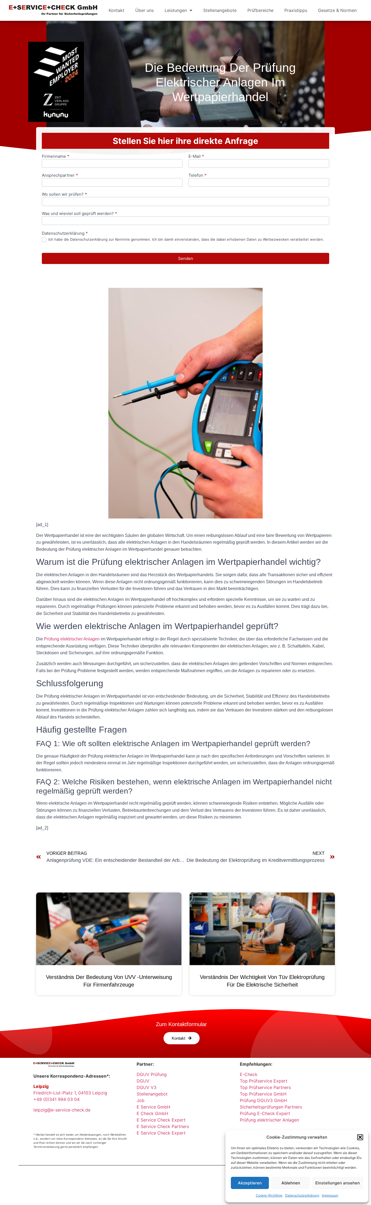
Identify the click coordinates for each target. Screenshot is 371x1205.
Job (140, 1100)
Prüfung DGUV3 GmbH (263, 1100)
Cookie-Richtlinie (269, 1195)
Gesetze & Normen (337, 10)
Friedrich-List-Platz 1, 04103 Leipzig (70, 1093)
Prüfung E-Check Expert (265, 1113)
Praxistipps (295, 10)
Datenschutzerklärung (302, 1195)
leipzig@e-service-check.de (61, 1110)
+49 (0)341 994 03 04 (56, 1099)
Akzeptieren (250, 1182)
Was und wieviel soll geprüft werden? (79, 213)
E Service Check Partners (163, 1126)
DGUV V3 (146, 1087)
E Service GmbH (153, 1107)
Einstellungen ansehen (337, 1182)
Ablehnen (290, 1182)
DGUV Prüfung (152, 1074)
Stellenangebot (152, 1094)
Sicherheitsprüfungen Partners (271, 1107)
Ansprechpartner (60, 175)
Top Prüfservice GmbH (263, 1094)
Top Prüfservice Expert (263, 1081)
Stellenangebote (220, 10)
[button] (360, 1137)
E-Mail (196, 156)
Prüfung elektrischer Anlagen (72, 639)
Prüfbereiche (260, 10)
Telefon (197, 175)
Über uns (144, 10)
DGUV (143, 1081)
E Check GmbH (152, 1113)
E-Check (248, 1074)
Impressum (330, 1195)
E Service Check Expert (162, 1120)
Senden (185, 258)
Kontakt (116, 10)
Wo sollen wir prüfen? (64, 194)
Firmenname (55, 156)
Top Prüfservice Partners (265, 1087)
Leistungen (176, 10)
